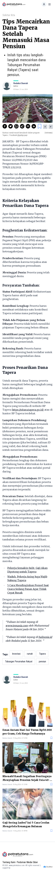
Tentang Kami (8, 862)
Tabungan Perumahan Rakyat (18, 661)
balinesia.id (45, 637)
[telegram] (22, 126)
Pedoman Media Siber (27, 862)
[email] (28, 126)
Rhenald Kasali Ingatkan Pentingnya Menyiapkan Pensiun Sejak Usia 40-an (26, 778)
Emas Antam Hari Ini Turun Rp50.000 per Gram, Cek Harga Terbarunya (27, 731)
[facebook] (4, 126)
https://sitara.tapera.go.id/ (28, 409)
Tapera (42, 653)
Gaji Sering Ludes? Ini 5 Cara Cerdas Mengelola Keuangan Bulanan (25, 824)
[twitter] (10, 126)
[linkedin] (33, 126)
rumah (30, 653)
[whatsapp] (16, 126)
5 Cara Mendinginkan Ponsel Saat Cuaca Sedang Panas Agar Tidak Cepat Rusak (28, 589)
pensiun (42, 661)
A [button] (45, 126)
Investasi (16, 653)
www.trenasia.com (17, 625)
